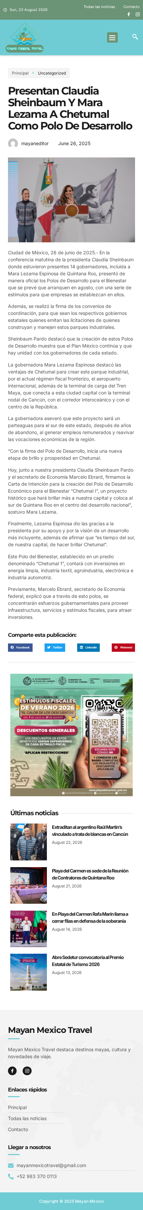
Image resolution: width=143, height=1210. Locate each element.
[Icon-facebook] (129, 14)
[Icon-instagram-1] (138, 14)
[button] (112, 37)
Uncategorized (52, 73)
